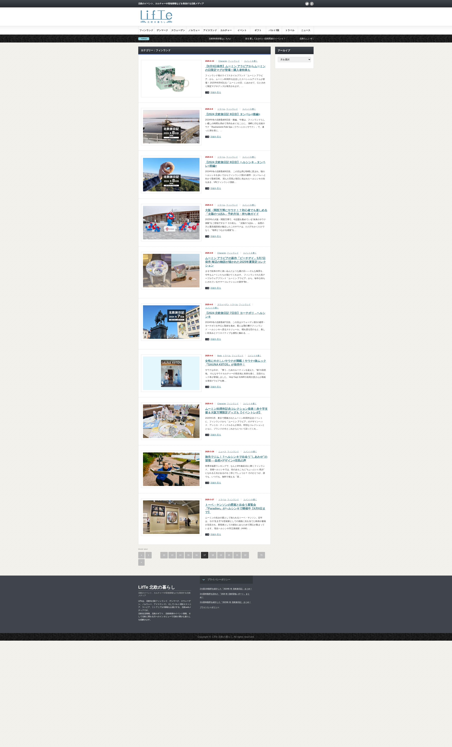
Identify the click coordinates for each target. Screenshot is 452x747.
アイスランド (210, 30)
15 (188, 555)
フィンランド (146, 30)
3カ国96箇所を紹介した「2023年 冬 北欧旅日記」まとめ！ (225, 602)
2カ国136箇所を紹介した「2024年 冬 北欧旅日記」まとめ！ (226, 589)
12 (164, 555)
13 (172, 555)
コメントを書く (251, 61)
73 (261, 555)
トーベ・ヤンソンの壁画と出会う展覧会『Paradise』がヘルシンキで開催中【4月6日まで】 (235, 508)
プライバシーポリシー (209, 607)
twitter (307, 4)
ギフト (258, 30)
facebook (312, 4)
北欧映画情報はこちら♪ (186, 38)
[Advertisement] (106, 693)
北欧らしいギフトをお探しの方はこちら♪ (285, 38)
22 (245, 555)
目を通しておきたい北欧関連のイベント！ (232, 38)
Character (222, 61)
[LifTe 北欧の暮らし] (156, 23)
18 (213, 555)
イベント (242, 30)
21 (237, 555)
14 (180, 555)
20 (229, 555)
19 (221, 555)
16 (196, 555)
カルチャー (226, 30)
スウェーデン (178, 30)
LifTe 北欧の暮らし (156, 587)
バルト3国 (274, 30)
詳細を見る (215, 92)
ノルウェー (194, 30)
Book (219, 356)
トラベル (290, 30)
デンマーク (162, 30)
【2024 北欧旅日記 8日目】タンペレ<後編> (232, 114)
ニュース (305, 30)
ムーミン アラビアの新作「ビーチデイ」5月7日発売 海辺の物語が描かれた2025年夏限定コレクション (235, 262)
